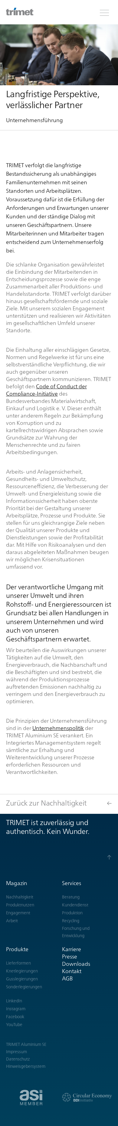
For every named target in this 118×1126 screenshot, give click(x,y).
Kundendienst (75, 904)
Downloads (76, 964)
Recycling (70, 920)
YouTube (14, 1024)
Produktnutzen (20, 904)
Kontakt (71, 971)
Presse (69, 956)
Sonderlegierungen (24, 986)
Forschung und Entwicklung (76, 932)
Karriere (71, 949)
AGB (67, 978)
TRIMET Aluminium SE (26, 1044)
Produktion (72, 912)
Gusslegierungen (22, 978)
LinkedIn (14, 1000)
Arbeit (12, 920)
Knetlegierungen (22, 971)
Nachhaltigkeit (19, 897)
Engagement (18, 912)
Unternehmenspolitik (58, 728)
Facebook (15, 1016)
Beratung (71, 897)
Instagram (15, 1008)
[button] (104, 12)
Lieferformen (18, 963)
